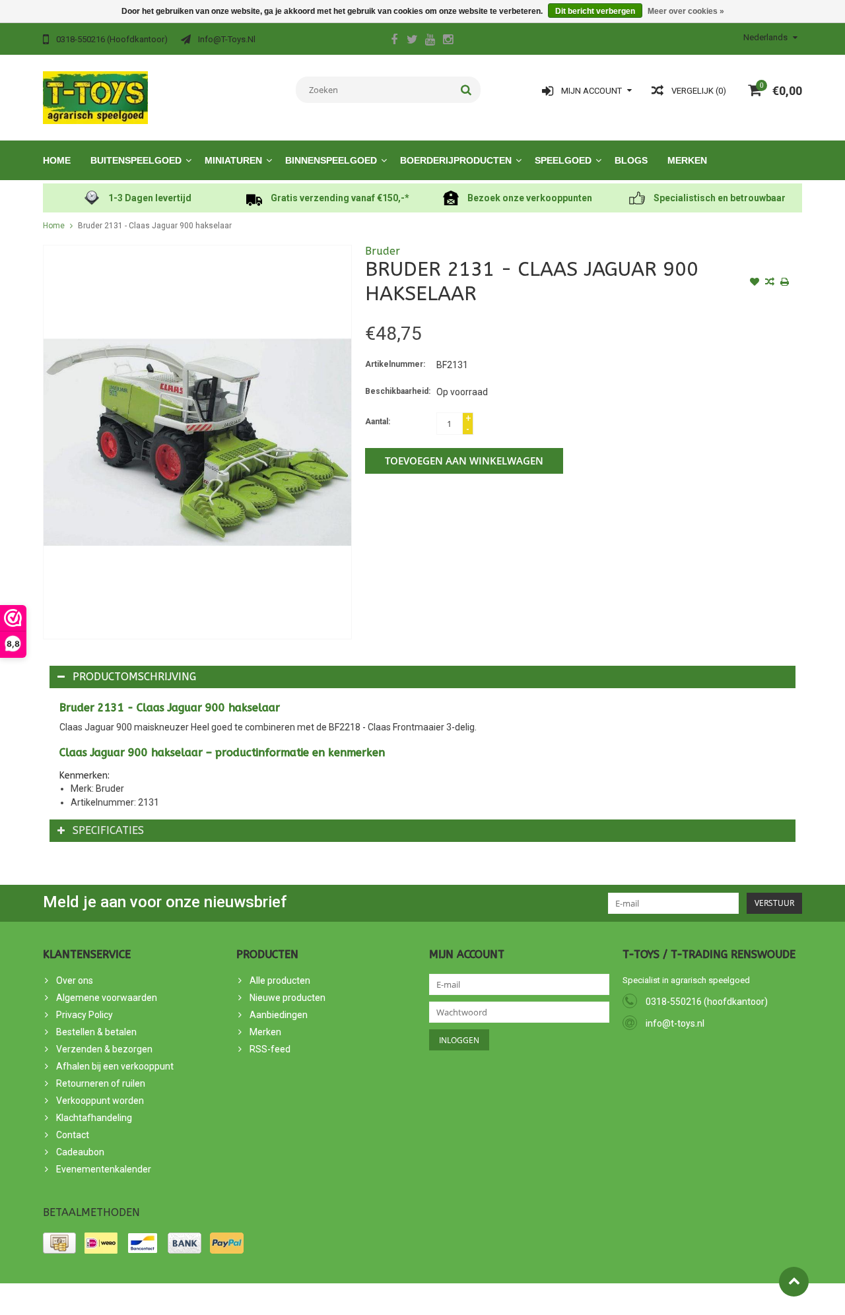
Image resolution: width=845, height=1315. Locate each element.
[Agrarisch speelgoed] (95, 97)
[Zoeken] (466, 90)
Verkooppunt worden (100, 1100)
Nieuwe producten (287, 997)
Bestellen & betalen (96, 1032)
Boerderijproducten (456, 160)
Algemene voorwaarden (106, 997)
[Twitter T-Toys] (412, 41)
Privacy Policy (84, 1015)
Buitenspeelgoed (136, 160)
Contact (72, 1135)
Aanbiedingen (279, 1015)
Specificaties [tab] (108, 830)
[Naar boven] (794, 1282)
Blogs (631, 160)
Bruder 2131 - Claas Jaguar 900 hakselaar (155, 225)
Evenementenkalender (103, 1169)
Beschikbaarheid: (397, 391)
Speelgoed (563, 160)
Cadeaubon (80, 1152)
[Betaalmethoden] (59, 1243)
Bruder (382, 251)
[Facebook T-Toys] (394, 41)
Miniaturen (233, 160)
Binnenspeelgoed (331, 160)
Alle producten (280, 980)
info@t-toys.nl (675, 1023)
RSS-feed (270, 1049)
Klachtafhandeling (94, 1117)
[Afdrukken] (785, 283)
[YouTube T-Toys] (429, 41)
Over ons (74, 980)
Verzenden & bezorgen (104, 1049)
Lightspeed (279, 1299)
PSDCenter (190, 1299)
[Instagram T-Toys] (447, 41)
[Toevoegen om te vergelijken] (770, 283)
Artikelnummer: (395, 364)
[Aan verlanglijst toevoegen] (754, 283)
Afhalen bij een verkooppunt (115, 1066)
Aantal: (377, 421)
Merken (687, 160)
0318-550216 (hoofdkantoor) (707, 1001)
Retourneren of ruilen (100, 1083)
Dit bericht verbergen (595, 11)
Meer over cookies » (686, 11)
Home (57, 160)
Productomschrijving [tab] (134, 676)
